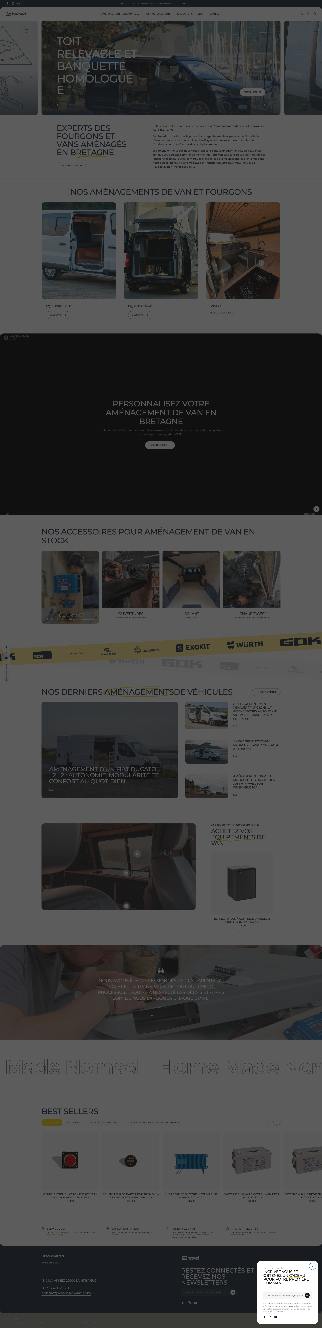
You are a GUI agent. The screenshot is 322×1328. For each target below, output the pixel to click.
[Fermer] (313, 1266)
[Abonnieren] (307, 1295)
